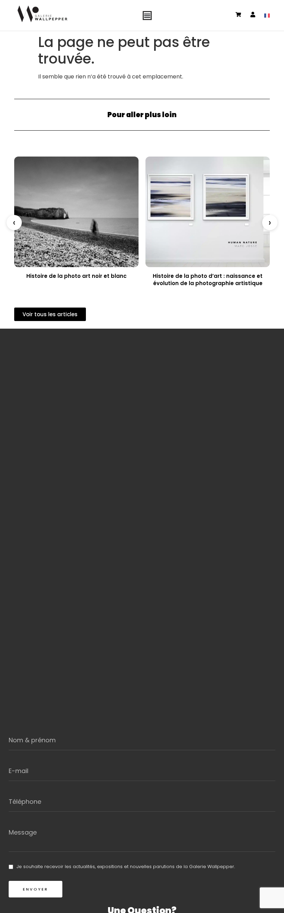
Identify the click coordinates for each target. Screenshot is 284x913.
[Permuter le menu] (147, 15)
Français (267, 15)
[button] (14, 222)
